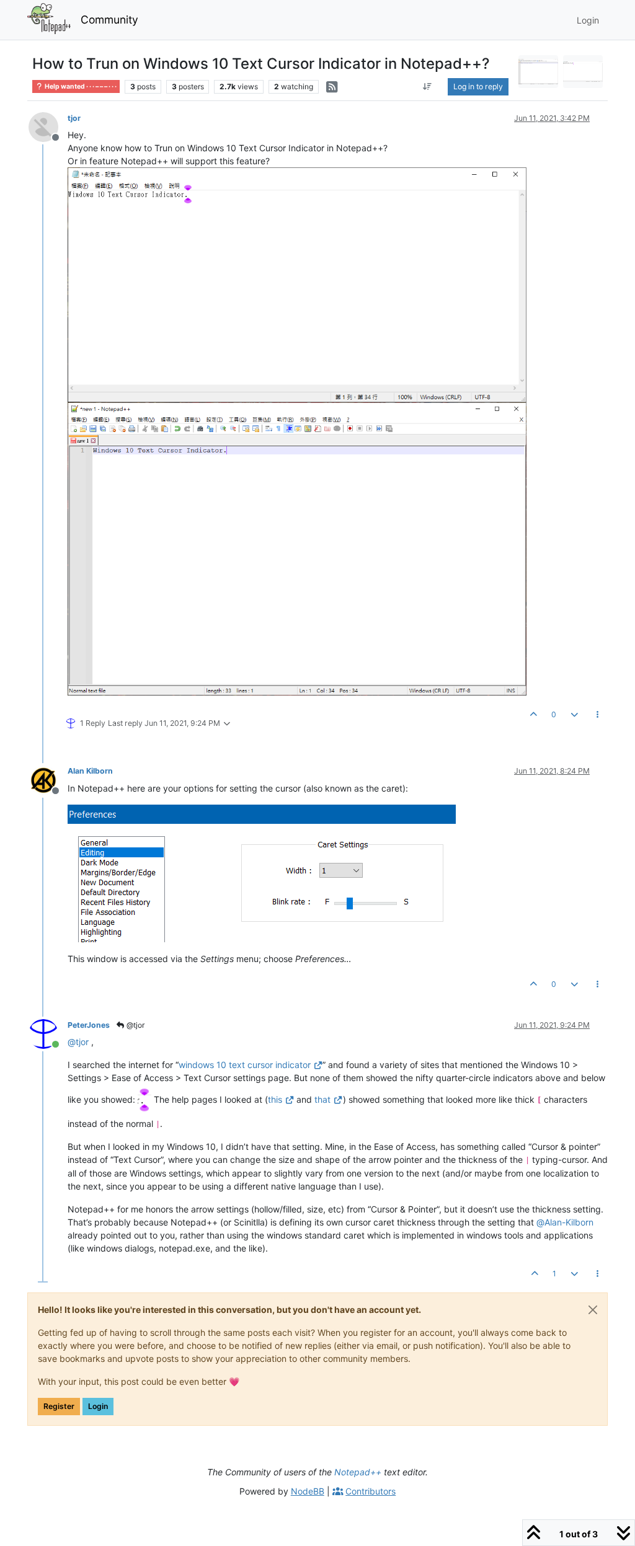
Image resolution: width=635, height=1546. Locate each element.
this (275, 1099)
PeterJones (89, 1025)
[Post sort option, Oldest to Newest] (427, 86)
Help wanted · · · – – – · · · (80, 86)
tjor (74, 118)
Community (109, 19)
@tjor (134, 1025)
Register (58, 1406)
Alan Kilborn (90, 770)
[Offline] (48, 126)
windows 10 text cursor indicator (245, 1064)
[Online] (48, 1033)
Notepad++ (357, 1472)
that (322, 1099)
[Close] (593, 1310)
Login (98, 1406)
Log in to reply (478, 86)
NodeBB (307, 1491)
